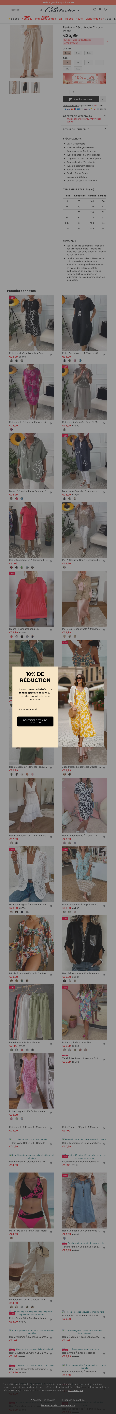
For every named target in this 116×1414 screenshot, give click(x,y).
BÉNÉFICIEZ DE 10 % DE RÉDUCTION (35, 721)
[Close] (100, 670)
